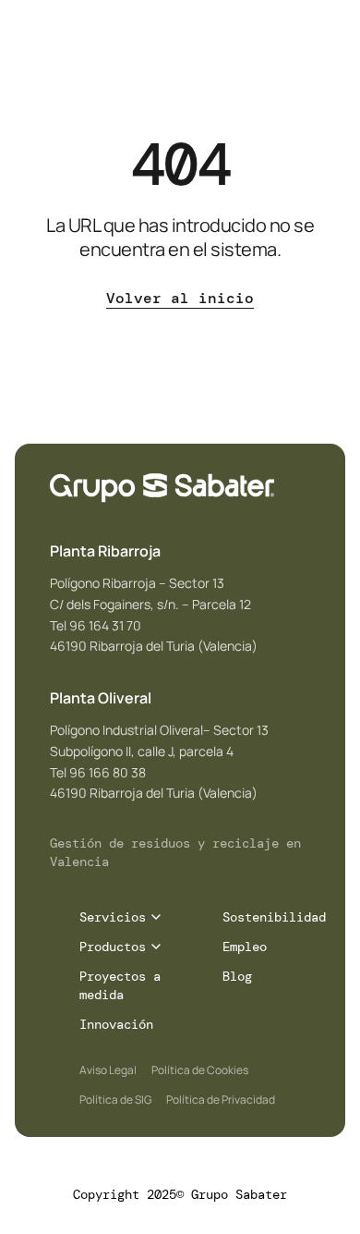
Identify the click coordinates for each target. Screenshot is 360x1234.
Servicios (112, 917)
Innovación (116, 1024)
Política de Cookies (199, 1070)
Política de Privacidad (220, 1100)
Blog (237, 976)
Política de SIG (115, 1100)
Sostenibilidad (274, 917)
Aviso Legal (108, 1070)
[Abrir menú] (330, 52)
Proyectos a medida (120, 985)
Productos (112, 946)
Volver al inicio (180, 299)
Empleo (244, 946)
